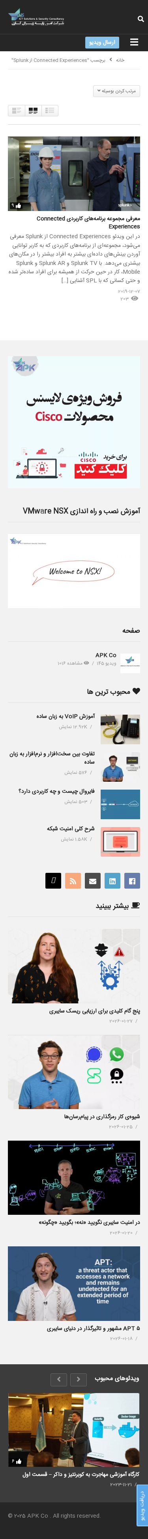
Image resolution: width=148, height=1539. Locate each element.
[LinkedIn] (112, 881)
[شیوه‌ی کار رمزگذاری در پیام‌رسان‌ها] (74, 1072)
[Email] (93, 881)
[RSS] (73, 881)
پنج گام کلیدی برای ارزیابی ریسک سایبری (94, 1011)
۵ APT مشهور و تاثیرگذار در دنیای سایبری (93, 1329)
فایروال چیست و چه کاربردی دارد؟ (57, 791)
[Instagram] (53, 881)
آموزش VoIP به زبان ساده (66, 716)
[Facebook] (132, 881)
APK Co (106, 655)
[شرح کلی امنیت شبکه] (120, 842)
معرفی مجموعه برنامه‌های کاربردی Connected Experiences (88, 223)
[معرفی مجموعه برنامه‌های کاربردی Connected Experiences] (74, 173)
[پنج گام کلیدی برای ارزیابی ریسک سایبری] (74, 966)
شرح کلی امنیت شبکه (71, 829)
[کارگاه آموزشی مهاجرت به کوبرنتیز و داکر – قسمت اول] (73, 1430)
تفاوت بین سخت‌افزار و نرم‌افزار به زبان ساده (52, 758)
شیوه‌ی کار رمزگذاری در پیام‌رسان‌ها (102, 1117)
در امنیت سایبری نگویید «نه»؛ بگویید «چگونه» (89, 1222)
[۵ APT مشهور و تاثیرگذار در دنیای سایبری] (74, 1283)
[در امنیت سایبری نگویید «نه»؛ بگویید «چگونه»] (74, 1178)
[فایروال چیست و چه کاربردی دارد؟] (120, 804)
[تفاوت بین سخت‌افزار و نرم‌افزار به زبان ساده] (120, 767)
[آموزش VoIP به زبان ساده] (120, 729)
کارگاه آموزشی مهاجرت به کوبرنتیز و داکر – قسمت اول (80, 1475)
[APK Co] (130, 663)
